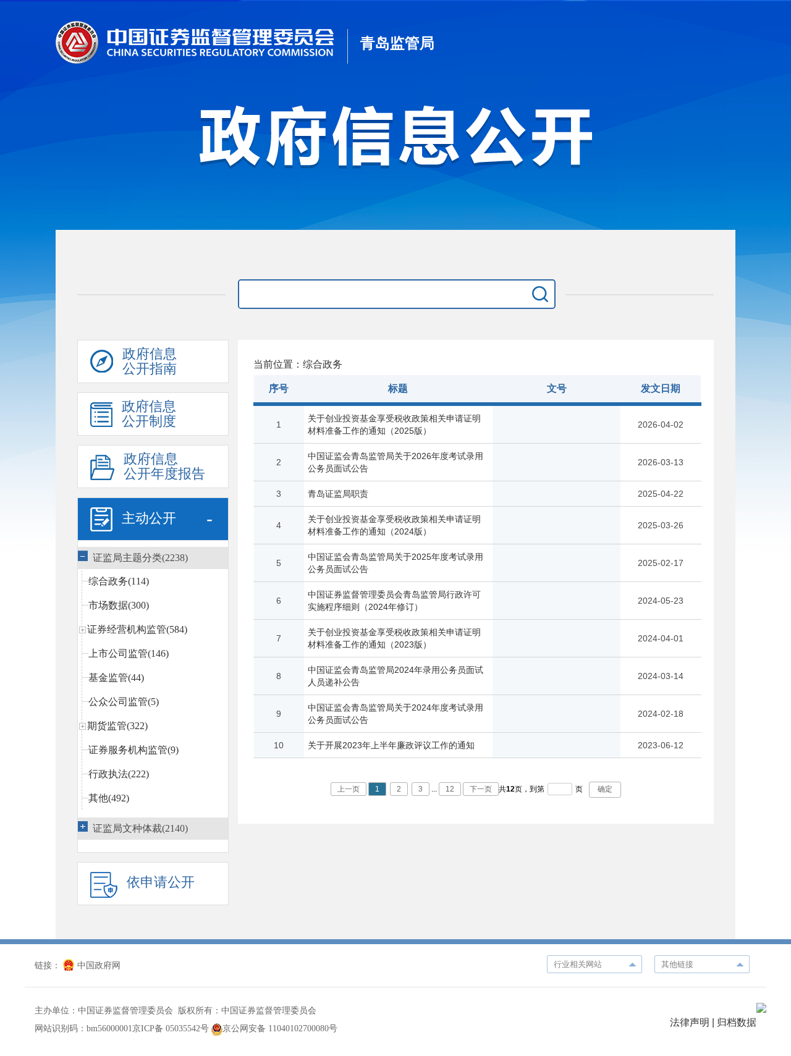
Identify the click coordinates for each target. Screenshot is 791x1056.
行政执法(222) (118, 774)
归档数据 (736, 1022)
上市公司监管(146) (128, 653)
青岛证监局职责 (338, 494)
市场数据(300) (118, 605)
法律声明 (689, 1022)
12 (450, 789)
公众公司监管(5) (123, 701)
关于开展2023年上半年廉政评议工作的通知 (391, 745)
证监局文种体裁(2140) (140, 828)
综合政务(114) (118, 581)
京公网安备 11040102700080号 (279, 1028)
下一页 (481, 789)
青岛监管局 (397, 43)
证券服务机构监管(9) (133, 750)
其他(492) (108, 798)
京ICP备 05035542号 (170, 1028)
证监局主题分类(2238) (140, 557)
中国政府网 (99, 965)
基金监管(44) (116, 677)
